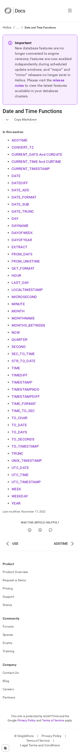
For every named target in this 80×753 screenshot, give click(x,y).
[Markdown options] (7, 120)
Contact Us (11, 672)
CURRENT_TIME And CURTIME (36, 161)
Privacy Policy (27, 720)
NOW (16, 332)
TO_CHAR (19, 418)
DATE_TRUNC (23, 211)
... (18, 27)
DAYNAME (20, 226)
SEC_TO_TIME (23, 354)
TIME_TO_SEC (23, 411)
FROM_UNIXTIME (26, 261)
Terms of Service (53, 720)
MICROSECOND (24, 297)
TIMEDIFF (20, 375)
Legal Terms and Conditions (40, 745)
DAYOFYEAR (22, 240)
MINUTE (18, 304)
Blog (6, 681)
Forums (8, 626)
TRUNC (17, 453)
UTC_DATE (20, 468)
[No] (40, 530)
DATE (16, 176)
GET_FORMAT (23, 268)
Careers (8, 689)
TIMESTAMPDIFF (26, 396)
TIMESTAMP (22, 382)
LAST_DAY (20, 283)
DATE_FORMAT (24, 197)
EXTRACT (19, 247)
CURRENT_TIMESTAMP (31, 169)
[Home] (14, 10)
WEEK (16, 489)
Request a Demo (14, 580)
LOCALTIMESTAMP (27, 290)
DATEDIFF (20, 183)
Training (8, 651)
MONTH (18, 311)
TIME (16, 368)
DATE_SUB (20, 204)
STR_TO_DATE (24, 361)
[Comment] (50, 530)
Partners (9, 697)
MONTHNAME (23, 318)
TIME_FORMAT (24, 404)
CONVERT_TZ (23, 147)
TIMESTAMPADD (25, 389)
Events (7, 643)
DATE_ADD (21, 190)
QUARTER (19, 339)
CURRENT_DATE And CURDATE (37, 154)
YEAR (16, 503)
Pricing (8, 588)
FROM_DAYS (22, 254)
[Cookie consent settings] (5, 748)
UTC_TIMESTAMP (26, 482)
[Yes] (29, 530)
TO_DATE (19, 425)
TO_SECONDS (23, 439)
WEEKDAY (20, 496)
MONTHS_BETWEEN (28, 325)
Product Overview (15, 572)
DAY (15, 218)
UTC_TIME (20, 475)
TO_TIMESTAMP (25, 446)
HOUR (16, 275)
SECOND (19, 347)
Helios (7, 27)
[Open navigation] (70, 10)
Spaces (8, 634)
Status (7, 605)
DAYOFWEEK (22, 233)
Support (8, 596)
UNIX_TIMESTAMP (27, 460)
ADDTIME (19, 140)
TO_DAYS (19, 432)
